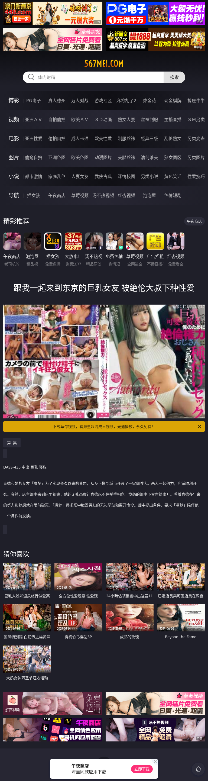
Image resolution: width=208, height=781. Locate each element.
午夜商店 (57, 195)
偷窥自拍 (33, 157)
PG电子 (33, 101)
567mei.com (103, 63)
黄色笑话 (172, 176)
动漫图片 (103, 157)
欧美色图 (80, 157)
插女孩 (33, 195)
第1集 (12, 442)
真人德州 (57, 101)
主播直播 (172, 119)
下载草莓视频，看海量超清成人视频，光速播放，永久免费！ (104, 426)
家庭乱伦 (57, 176)
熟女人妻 (126, 119)
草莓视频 (80, 195)
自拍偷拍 (57, 119)
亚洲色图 (57, 157)
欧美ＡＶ (80, 119)
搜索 (174, 77)
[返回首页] (198, 769)
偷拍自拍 (57, 138)
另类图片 (196, 157)
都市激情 (33, 176)
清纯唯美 (149, 157)
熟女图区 (172, 157)
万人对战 (80, 101)
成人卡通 (80, 138)
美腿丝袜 (126, 157)
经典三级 (149, 138)
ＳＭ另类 (196, 119)
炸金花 (149, 101)
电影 (13, 138)
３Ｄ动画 (103, 119)
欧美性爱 (103, 138)
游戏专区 (103, 101)
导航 (13, 195)
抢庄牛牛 (196, 101)
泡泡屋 (149, 195)
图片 (13, 157)
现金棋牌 (172, 101)
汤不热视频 (103, 195)
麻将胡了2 (126, 101)
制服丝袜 (126, 138)
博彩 (13, 100)
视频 (13, 119)
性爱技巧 (196, 176)
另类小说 (149, 176)
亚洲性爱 (33, 138)
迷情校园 (126, 176)
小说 (13, 176)
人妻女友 (80, 176)
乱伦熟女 (172, 138)
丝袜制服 (149, 119)
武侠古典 (103, 176)
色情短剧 (172, 195)
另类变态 (196, 138)
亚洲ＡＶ (33, 119)
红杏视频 (126, 195)
